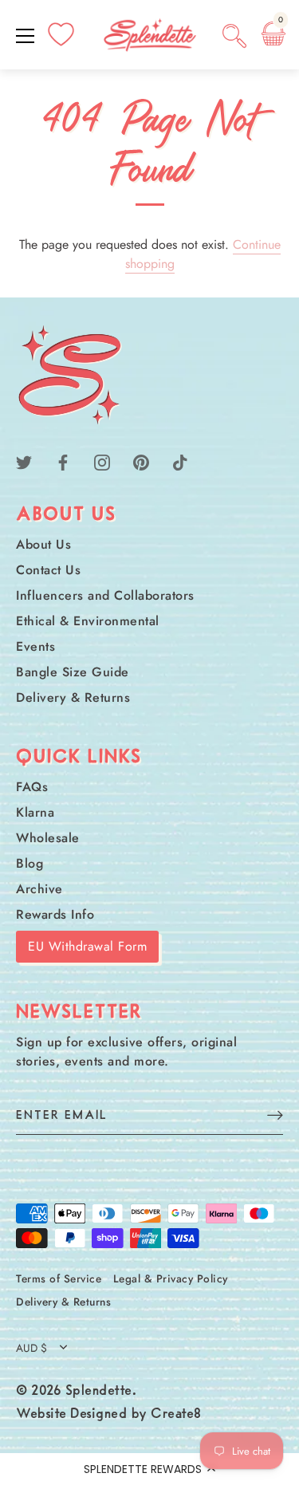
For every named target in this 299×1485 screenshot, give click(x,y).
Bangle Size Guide (72, 672)
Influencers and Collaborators (105, 595)
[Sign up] (275, 1114)
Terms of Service (58, 1278)
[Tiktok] (180, 461)
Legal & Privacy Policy (170, 1278)
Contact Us (48, 570)
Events (35, 646)
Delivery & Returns (73, 697)
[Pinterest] (141, 461)
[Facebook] (63, 461)
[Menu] (25, 35)
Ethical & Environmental (87, 621)
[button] (149, 1469)
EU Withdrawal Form (87, 946)
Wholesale (48, 838)
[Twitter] (24, 461)
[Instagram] (102, 461)
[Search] (234, 38)
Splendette (98, 1392)
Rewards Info (55, 914)
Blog (29, 863)
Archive (39, 889)
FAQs (32, 787)
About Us (43, 544)
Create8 (176, 1415)
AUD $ (31, 1348)
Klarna (35, 812)
